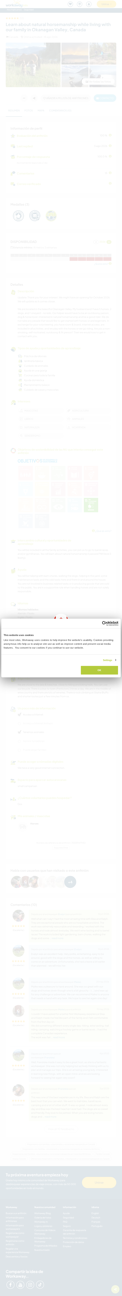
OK (99, 670)
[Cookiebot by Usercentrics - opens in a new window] (104, 623)
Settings (107, 660)
